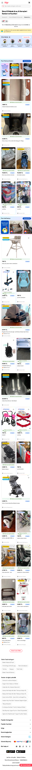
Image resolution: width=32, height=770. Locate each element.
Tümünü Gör (26, 37)
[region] (16, 43)
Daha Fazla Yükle (16, 650)
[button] (2, 3)
